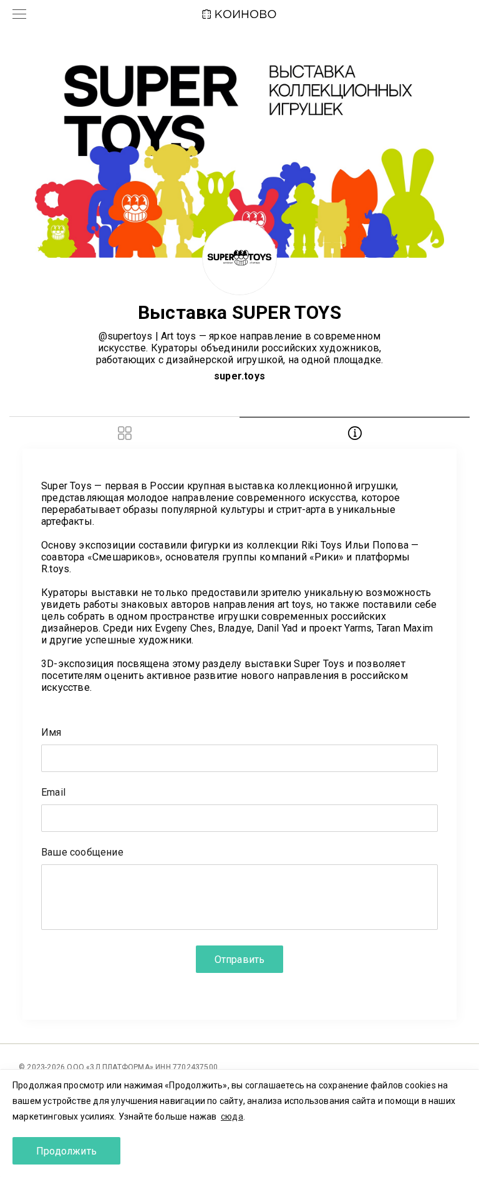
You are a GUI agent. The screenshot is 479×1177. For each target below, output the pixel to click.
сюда (232, 1116)
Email (53, 793)
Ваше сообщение (82, 852)
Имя (51, 733)
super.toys (239, 376)
